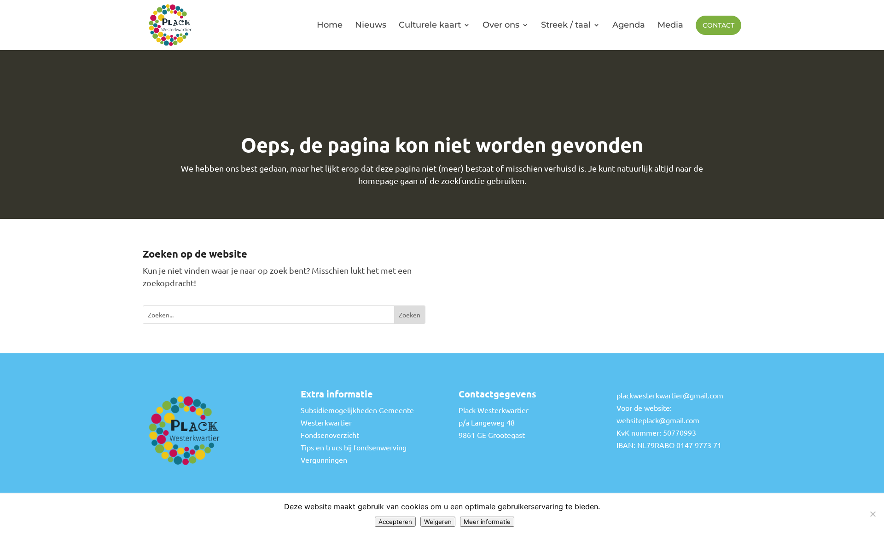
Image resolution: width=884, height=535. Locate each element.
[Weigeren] (872, 513)
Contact (718, 25)
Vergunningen (324, 459)
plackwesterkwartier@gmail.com (669, 395)
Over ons (501, 25)
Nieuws (370, 25)
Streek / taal (566, 25)
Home (330, 25)
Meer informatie (487, 521)
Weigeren (438, 521)
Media (670, 25)
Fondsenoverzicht (330, 434)
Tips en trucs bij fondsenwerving (354, 447)
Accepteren (395, 521)
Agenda (628, 25)
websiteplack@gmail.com (657, 420)
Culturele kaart (430, 25)
